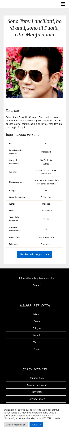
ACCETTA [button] (36, 424)
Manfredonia (46, 160)
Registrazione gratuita (34, 254)
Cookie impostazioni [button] (16, 424)
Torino (37, 349)
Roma (37, 321)
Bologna (37, 328)
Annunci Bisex (37, 378)
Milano (36, 314)
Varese (36, 342)
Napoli (36, 335)
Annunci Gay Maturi (37, 385)
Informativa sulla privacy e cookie (36, 278)
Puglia (46, 163)
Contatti (37, 285)
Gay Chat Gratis (37, 399)
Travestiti (37, 391)
